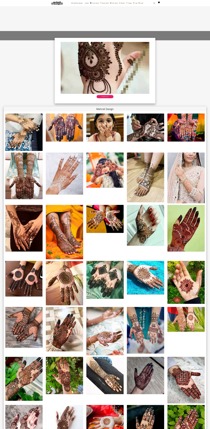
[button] (154, 3)
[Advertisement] (105, 18)
